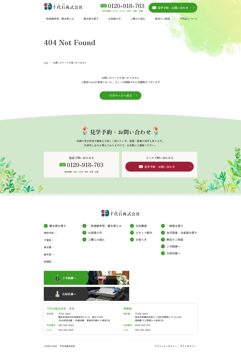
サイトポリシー (188, 346)
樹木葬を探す (57, 226)
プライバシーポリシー (166, 346)
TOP (46, 62)
